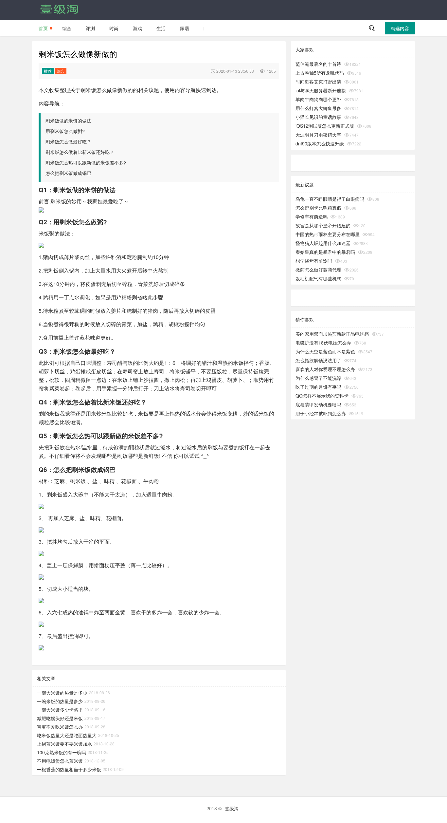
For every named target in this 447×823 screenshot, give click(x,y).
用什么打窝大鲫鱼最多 (318, 108)
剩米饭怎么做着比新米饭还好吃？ (79, 152)
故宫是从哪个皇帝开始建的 (322, 225)
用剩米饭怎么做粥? (65, 131)
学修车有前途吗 (311, 216)
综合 (66, 28)
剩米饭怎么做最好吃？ (68, 142)
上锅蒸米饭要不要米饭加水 (64, 743)
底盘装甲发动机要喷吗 (318, 404)
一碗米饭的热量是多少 (60, 701)
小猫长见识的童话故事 (318, 117)
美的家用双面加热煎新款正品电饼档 (332, 333)
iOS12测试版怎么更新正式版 (324, 125)
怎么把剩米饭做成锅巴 (68, 173)
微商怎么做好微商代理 (318, 269)
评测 (90, 28)
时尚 (113, 28)
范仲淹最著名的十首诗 (318, 64)
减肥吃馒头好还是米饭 (60, 718)
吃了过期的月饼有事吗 (318, 386)
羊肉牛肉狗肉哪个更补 (318, 99)
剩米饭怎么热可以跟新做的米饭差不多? (85, 163)
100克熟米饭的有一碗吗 (61, 752)
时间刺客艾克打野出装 (318, 81)
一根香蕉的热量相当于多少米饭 (69, 769)
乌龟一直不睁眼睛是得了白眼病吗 (329, 199)
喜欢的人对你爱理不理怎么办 (325, 369)
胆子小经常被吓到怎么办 (320, 413)
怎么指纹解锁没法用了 (318, 360)
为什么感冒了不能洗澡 (318, 378)
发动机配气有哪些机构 (318, 278)
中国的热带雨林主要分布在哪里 (327, 234)
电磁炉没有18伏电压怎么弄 (323, 342)
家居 (184, 28)
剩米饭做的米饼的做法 (68, 121)
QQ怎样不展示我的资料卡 (322, 395)
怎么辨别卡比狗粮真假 (318, 207)
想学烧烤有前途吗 (313, 260)
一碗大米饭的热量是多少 (62, 692)
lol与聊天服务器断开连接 (320, 90)
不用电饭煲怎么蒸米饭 (60, 761)
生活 (161, 28)
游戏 (137, 28)
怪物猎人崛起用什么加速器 (322, 243)
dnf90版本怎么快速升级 (319, 143)
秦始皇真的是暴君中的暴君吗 (325, 252)
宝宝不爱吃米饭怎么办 (60, 726)
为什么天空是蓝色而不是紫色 (325, 351)
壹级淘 (232, 808)
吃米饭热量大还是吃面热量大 (67, 735)
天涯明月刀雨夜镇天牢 (318, 134)
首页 (43, 28)
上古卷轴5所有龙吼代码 (319, 72)
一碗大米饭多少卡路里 (60, 709)
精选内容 (400, 28)
